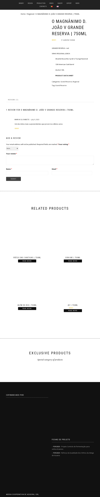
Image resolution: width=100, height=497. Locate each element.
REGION (30, 3)
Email (54, 169)
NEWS (77, 3)
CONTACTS (43, 6)
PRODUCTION (41, 3)
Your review (11, 154)
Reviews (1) (13, 100)
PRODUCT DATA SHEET (64, 75)
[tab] (13, 99)
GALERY (60, 3)
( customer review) (68, 40)
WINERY (21, 3)
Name (9, 169)
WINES (51, 3)
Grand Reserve (61, 85)
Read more (27, 261)
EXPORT (69, 3)
